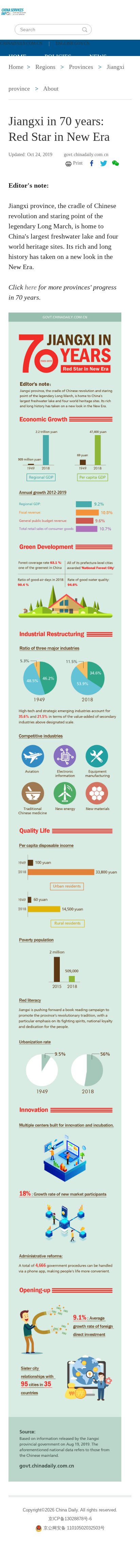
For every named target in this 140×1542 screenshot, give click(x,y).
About (50, 88)
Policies (58, 56)
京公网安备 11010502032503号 (74, 1527)
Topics (65, 73)
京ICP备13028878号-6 (70, 1518)
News (98, 56)
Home (17, 56)
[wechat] (115, 163)
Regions (107, 73)
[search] (84, 29)
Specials (22, 73)
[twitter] (103, 163)
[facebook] (91, 163)
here (31, 287)
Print (78, 163)
